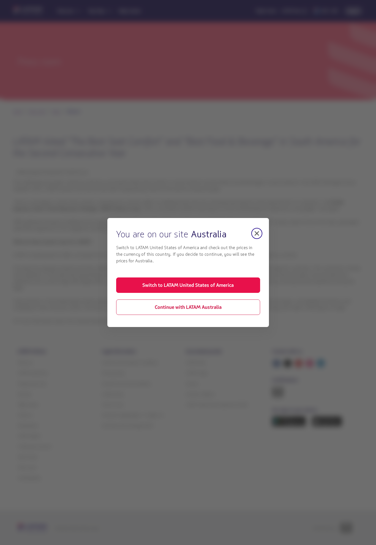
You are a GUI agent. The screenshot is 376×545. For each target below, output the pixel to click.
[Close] (256, 233)
